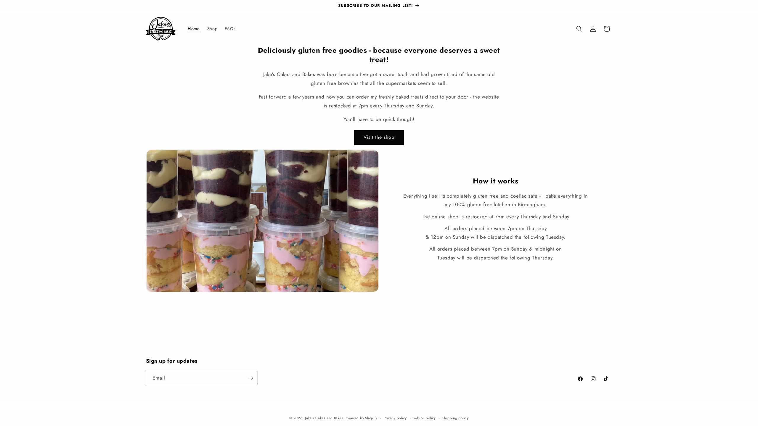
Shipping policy (455, 418)
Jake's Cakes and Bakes (324, 418)
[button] (579, 29)
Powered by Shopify (361, 418)
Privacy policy (395, 418)
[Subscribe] (250, 378)
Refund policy (424, 418)
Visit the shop (379, 137)
